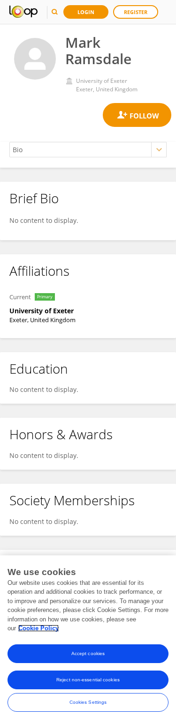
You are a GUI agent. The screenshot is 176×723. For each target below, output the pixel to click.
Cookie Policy (38, 628)
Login (85, 11)
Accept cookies (88, 653)
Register (135, 11)
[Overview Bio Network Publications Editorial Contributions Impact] (88, 149)
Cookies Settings (88, 702)
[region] (88, 639)
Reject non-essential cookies (88, 679)
